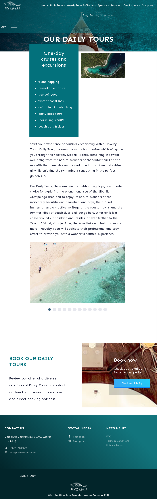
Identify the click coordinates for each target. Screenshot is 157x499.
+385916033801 (18, 448)
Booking (94, 15)
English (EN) (27, 475)
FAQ (108, 436)
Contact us (107, 15)
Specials (102, 5)
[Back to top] (149, 490)
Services (115, 5)
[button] (49, 309)
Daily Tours (56, 5)
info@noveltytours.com (23, 452)
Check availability (132, 383)
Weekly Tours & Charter (80, 5)
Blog (85, 15)
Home (44, 5)
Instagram (79, 441)
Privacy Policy (114, 445)
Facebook (78, 436)
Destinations (131, 5)
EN (2, 26)
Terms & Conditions (117, 440)
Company (147, 5)
